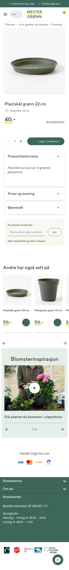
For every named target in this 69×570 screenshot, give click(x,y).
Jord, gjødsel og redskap (33, 24)
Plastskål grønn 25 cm (16, 310)
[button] (58, 559)
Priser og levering (21, 194)
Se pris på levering (55, 121)
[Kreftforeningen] (28, 550)
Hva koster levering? (20, 224)
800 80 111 (40, 506)
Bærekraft (15, 207)
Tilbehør (10, 24)
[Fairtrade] (8, 550)
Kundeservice (12, 481)
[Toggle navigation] (5, 14)
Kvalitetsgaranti (51, 3)
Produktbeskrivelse (23, 156)
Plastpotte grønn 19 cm (48, 310)
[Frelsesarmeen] (18, 550)
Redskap (56, 24)
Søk (54, 232)
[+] (21, 141)
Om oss (8, 489)
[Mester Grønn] (34, 14)
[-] (8, 141)
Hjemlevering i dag (23, 3)
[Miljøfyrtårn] (38, 550)
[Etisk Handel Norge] (48, 550)
